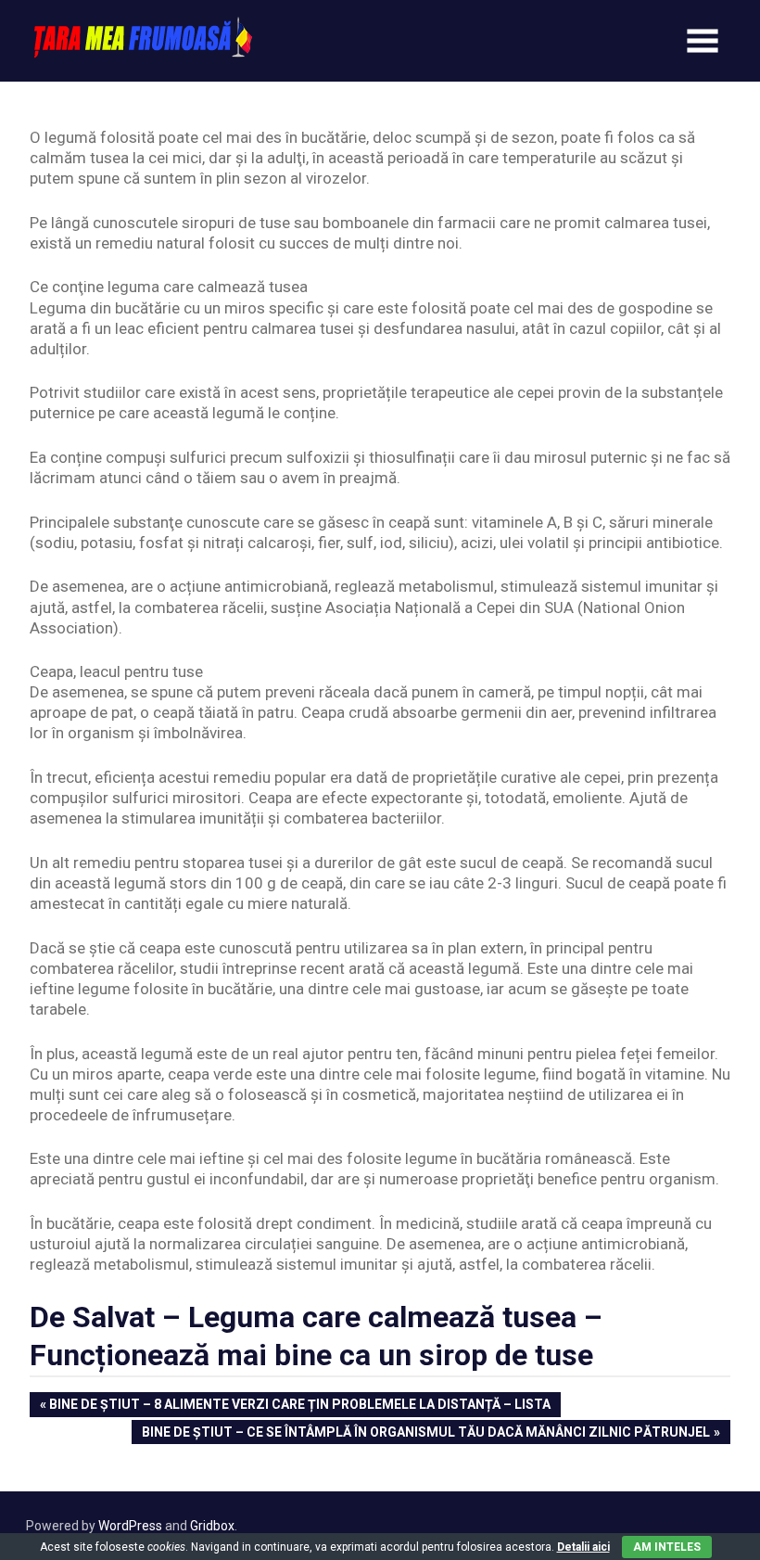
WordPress (130, 1525)
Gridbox (212, 1525)
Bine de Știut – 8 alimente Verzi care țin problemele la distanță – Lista (299, 1406)
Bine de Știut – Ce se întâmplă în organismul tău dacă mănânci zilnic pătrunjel (425, 1434)
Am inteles (667, 1547)
